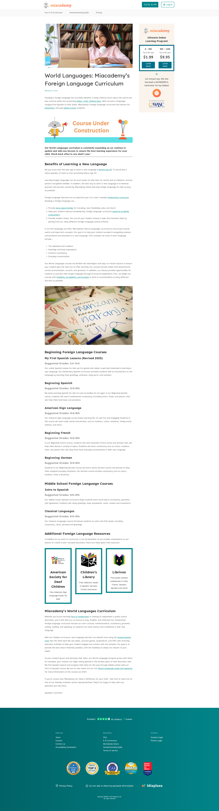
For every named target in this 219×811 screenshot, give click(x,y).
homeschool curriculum (118, 197)
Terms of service (110, 750)
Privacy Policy (65, 786)
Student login (157, 737)
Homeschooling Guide (79, 13)
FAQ (105, 737)
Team (58, 737)
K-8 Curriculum (110, 741)
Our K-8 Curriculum (53, 13)
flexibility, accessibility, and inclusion (72, 277)
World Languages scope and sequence (115, 668)
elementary (50, 108)
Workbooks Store (111, 744)
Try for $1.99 (150, 4)
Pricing (99, 13)
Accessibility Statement (66, 747)
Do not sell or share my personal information (111, 786)
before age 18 (105, 170)
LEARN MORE (148, 65)
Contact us (60, 744)
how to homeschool (80, 617)
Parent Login (156, 741)
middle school (70, 108)
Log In (169, 4)
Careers (59, 741)
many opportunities (64, 208)
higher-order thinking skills (89, 101)
